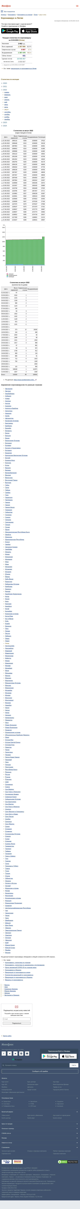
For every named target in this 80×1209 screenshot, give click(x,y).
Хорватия (8, 905)
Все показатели (9, 11)
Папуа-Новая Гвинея (12, 757)
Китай (7, 609)
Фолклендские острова (13, 898)
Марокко (8, 678)
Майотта (8, 658)
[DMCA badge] (68, 1162)
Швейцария (9, 920)
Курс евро (56, 1082)
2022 (5, 90)
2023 (5, 122)
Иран (7, 564)
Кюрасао (8, 626)
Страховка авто (6, 1153)
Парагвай (8, 759)
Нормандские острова (12, 732)
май (5, 102)
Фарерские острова (12, 888)
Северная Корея (11, 797)
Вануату (8, 468)
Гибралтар (8, 512)
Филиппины (9, 893)
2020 (5, 83)
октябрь (7, 114)
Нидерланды (9, 717)
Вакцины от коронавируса (14, 980)
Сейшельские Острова (13, 799)
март (6, 97)
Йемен (7, 576)
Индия (7, 554)
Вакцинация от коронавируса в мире (17, 972)
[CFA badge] (28, 1162)
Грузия (7, 527)
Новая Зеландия (11, 725)
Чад (6, 910)
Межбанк (4, 1087)
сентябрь (7, 112)
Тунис (7, 871)
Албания (8, 396)
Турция (7, 873)
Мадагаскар (9, 656)
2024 (5, 126)
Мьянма (8, 703)
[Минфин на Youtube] (27, 1053)
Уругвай (8, 886)
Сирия (7, 826)
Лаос (7, 628)
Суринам (8, 841)
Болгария (8, 443)
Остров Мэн (9, 740)
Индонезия (9, 557)
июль (6, 107)
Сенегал (8, 809)
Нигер (7, 712)
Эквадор (8, 928)
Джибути (8, 534)
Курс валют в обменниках (35, 1115)
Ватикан (8, 470)
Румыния (8, 779)
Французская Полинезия (13, 903)
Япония (7, 952)
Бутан (7, 465)
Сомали (8, 836)
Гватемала (8, 500)
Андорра (8, 406)
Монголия (8, 698)
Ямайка (7, 950)
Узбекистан (9, 878)
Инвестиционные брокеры (61, 1084)
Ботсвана (8, 450)
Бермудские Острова (12, 440)
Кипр (7, 601)
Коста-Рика (9, 616)
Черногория (9, 913)
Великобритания (11, 473)
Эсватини (8, 935)
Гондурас (8, 515)
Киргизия (8, 604)
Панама (8, 755)
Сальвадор (9, 784)
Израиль (8, 552)
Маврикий (8, 651)
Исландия (8, 569)
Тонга (7, 863)
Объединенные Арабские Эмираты (17, 735)
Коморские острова (11, 614)
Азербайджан (9, 393)
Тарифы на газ (57, 1087)
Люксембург (9, 648)
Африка (7, 993)
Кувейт (7, 623)
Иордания (8, 559)
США (7, 782)
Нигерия (8, 715)
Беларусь (8, 431)
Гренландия (9, 522)
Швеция (8, 923)
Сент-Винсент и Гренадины (14, 811)
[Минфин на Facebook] (4, 1053)
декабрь (7, 119)
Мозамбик (8, 690)
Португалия (9, 767)
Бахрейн (8, 428)
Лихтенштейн (9, 646)
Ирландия (8, 566)
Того (6, 858)
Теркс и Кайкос (10, 856)
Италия (7, 574)
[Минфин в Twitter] (15, 1053)
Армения (8, 413)
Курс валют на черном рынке (61, 1115)
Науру (7, 707)
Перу (7, 762)
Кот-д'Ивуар (9, 618)
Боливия (8, 445)
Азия (6, 987)
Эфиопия (8, 940)
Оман (7, 737)
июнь (6, 104)
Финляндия (9, 895)
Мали (7, 670)
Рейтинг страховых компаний (62, 1151)
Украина (8, 881)
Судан (7, 839)
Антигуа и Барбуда (11, 408)
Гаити (7, 487)
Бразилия (8, 453)
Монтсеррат (9, 700)
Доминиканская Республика (14, 539)
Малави (8, 665)
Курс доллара (31, 1082)
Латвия (7, 631)
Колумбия (8, 611)
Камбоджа (8, 586)
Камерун (8, 589)
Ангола (7, 403)
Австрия (8, 391)
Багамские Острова (12, 421)
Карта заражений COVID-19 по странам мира (20, 967)
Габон (7, 485)
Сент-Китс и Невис (11, 814)
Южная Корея (10, 945)
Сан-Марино (9, 789)
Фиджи (7, 891)
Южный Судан (10, 947)
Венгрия (8, 475)
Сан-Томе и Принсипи (12, 792)
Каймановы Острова (12, 584)
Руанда (7, 777)
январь (6, 92)
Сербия (7, 819)
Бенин (7, 438)
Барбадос (8, 426)
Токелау (8, 861)
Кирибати (8, 606)
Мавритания (9, 653)
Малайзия (8, 668)
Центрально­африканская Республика (18, 908)
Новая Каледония (11, 727)
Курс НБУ (4, 1084)
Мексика (8, 685)
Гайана (7, 490)
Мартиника (9, 680)
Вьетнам (8, 482)
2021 (5, 86)
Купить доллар (6, 1118)
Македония (9, 663)
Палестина (9, 752)
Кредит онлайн (31, 1089)
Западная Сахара (11, 547)
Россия (7, 774)
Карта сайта (7, 1036)
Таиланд (8, 849)
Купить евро (31, 1118)
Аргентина (8, 411)
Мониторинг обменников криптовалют (13, 1092)
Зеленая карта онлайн (8, 1151)
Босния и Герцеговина (13, 448)
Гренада (8, 520)
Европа (6, 985)
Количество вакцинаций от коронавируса (19, 975)
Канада (7, 591)
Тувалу (7, 868)
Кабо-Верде (9, 579)
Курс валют (5, 1082)
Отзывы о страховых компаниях (37, 1151)
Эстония (8, 938)
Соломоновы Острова (12, 834)
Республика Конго (11, 769)
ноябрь (6, 117)
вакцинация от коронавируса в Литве (23, 68)
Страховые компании (59, 1153)
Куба (6, 621)
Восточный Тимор (11, 480)
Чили (7, 918)
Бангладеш (9, 423)
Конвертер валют (7, 1089)
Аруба (7, 416)
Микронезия (9, 688)
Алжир (7, 398)
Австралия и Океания (11, 995)
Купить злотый (57, 1118)
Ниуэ (7, 722)
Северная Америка (11, 989)
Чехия (7, 915)
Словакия (8, 829)
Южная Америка (10, 991)
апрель (6, 99)
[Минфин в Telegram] (10, 1053)
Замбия (7, 544)
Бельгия (8, 435)
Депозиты (30, 1087)
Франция (8, 901)
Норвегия (8, 730)
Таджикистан (9, 846)
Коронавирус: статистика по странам (17, 962)
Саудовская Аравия (12, 794)
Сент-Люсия (9, 816)
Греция (7, 524)
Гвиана (7, 502)
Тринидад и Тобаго (11, 866)
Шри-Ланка (9, 925)
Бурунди (8, 463)
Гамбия (7, 492)
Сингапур (8, 821)
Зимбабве (8, 549)
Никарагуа (8, 720)
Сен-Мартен (9, 804)
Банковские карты (32, 1084)
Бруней (7, 458)
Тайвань (8, 851)
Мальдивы (8, 673)
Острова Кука (9, 745)
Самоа (7, 787)
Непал (7, 710)
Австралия (8, 388)
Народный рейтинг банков (61, 1089)
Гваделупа (8, 497)
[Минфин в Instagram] (21, 1053)
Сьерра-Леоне (10, 844)
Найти (74, 1065)
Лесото (7, 633)
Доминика (8, 537)
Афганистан (9, 418)
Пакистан (8, 747)
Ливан (7, 638)
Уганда (7, 876)
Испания (8, 572)
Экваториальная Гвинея (13, 930)
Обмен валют (6, 1115)
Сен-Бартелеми (10, 802)
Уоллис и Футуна (11, 883)
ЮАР (7, 943)
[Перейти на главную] (6, 6)
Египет (7, 542)
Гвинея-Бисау (10, 507)
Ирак (7, 562)
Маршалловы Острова (13, 683)
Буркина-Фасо (10, 460)
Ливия (7, 641)
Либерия (8, 636)
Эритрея (8, 933)
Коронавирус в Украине (13, 970)
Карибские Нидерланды (13, 594)
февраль (7, 95)
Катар (7, 596)
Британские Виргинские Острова (16, 455)
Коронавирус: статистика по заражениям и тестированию (24, 965)
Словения (8, 831)
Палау (7, 750)
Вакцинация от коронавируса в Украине (18, 977)
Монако (7, 695)
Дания (7, 529)
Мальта (7, 675)
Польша (8, 764)
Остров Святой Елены (12, 742)
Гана (6, 495)
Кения (7, 599)
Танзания (8, 853)
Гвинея (7, 505)
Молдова (8, 693)
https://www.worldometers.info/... (24, 380)
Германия (8, 510)
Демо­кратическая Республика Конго (17, 532)
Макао (7, 661)
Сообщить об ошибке (40, 1071)
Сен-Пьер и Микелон (12, 806)
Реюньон (8, 772)
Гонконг (7, 517)
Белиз (7, 433)
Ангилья (8, 401)
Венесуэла (8, 477)
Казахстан (8, 581)
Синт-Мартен (9, 824)
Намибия (8, 705)
